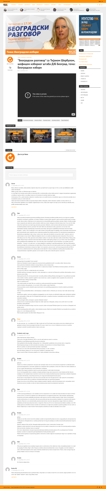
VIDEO (19, 57)
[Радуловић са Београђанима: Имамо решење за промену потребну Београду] (71, 9)
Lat (102, 1)
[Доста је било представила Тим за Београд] (87, 9)
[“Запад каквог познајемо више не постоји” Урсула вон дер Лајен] (21, 9)
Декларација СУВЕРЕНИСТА (85, 56)
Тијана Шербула (64, 120)
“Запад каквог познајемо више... (29, 9)
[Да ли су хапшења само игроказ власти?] (5, 9)
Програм (20, 4)
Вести (82, 97)
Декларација (84, 92)
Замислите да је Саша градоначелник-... (61, 9)
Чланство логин (6, 1)
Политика (29, 57)
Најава (82, 70)
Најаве (82, 100)
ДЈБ (82, 103)
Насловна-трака (46, 120)
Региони (13, 4)
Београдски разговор (28, 120)
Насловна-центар (56, 120)
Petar (18, 319)
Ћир (100, 1)
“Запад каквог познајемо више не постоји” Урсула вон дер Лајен (41, 136)
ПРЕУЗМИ (53, 4)
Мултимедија (84, 95)
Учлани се (46, 4)
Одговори (14, 207)
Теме (59, 4)
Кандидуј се (84, 81)
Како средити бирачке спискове (45, 9)
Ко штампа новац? (83, 61)
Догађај (83, 73)
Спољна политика (40, 132)
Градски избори (38, 120)
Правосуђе (15, 133)
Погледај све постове (70, 150)
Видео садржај (85, 76)
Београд (23, 57)
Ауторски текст (12, 131)
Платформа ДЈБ (83, 59)
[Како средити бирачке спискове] (38, 9)
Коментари (10, 70)
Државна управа (61, 134)
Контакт (75, 4)
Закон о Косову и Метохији (85, 64)
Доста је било (10, 64)
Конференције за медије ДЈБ (86, 53)
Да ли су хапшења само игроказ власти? (16, 136)
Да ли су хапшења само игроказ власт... (13, 9)
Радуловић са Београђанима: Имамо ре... (79, 9)
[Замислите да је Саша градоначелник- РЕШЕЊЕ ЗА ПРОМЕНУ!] (54, 9)
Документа (27, 4)
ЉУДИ (33, 4)
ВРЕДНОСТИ (39, 4)
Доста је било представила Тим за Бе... (95, 9)
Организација (67, 4)
